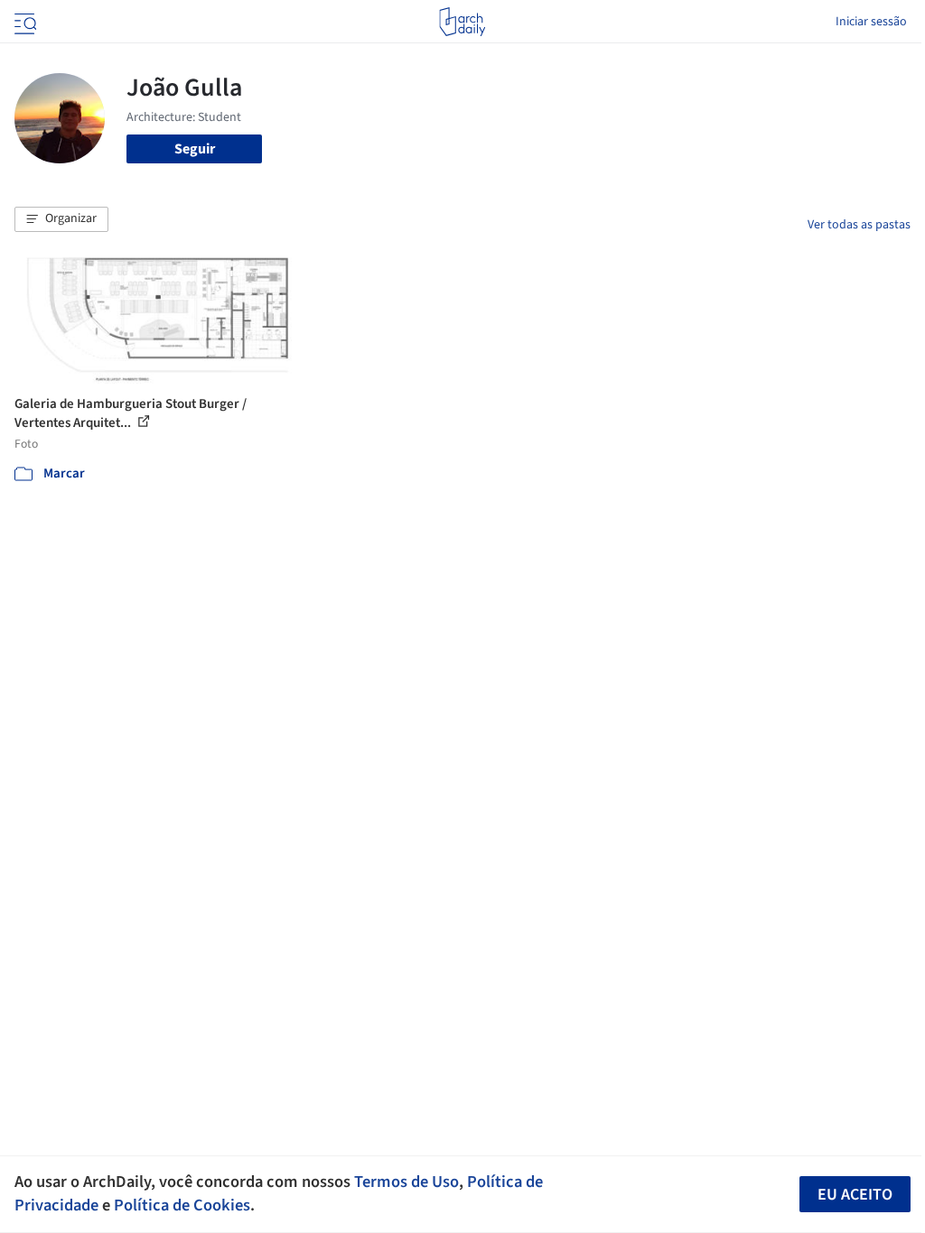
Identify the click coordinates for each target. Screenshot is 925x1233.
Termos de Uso (406, 1181)
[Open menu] (23, 21)
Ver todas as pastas (859, 224)
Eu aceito (855, 1194)
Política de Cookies (182, 1205)
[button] (61, 219)
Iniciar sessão (871, 21)
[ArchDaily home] (462, 21)
